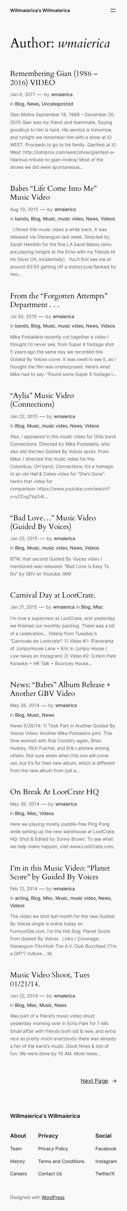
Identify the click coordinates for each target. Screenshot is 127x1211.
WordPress (53, 1197)
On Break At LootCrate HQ (54, 791)
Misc (98, 607)
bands (21, 218)
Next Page (99, 1081)
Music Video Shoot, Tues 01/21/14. (50, 979)
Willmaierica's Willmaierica (40, 10)
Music (49, 218)
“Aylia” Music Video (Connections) (42, 400)
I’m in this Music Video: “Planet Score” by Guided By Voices (60, 873)
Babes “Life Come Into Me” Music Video (53, 193)
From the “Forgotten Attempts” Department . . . (58, 300)
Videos (108, 218)
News (33, 103)
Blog (19, 103)
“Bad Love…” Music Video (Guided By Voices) (53, 522)
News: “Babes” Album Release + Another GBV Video (60, 689)
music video (70, 218)
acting (21, 898)
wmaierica (62, 94)
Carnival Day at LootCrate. (53, 595)
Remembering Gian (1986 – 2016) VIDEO (54, 78)
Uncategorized (57, 103)
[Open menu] (113, 10)
